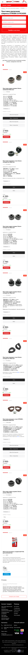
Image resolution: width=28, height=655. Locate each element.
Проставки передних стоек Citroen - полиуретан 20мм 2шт (12, 161)
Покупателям (17, 610)
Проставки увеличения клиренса (6, 607)
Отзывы (16, 613)
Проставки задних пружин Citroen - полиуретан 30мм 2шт (12, 292)
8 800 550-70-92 (8, 625)
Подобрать (14, 30)
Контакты (16, 611)
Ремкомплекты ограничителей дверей (6, 610)
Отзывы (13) (10, 532)
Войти (15, 625)
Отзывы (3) (10, 207)
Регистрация (17, 615)
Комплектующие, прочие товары (5, 619)
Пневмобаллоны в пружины (5, 613)
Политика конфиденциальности (6, 634)
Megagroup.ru (7, 651)
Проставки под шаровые (4, 616)
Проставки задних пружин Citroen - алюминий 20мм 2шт (12, 89)
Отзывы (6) (10, 142)
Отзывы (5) (10, 69)
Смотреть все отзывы (14, 596)
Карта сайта (4, 631)
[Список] (3, 65)
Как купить (16, 606)
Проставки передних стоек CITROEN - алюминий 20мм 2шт (13, 420)
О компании (17, 608)
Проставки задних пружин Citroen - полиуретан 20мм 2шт (12, 227)
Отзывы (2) (10, 338)
